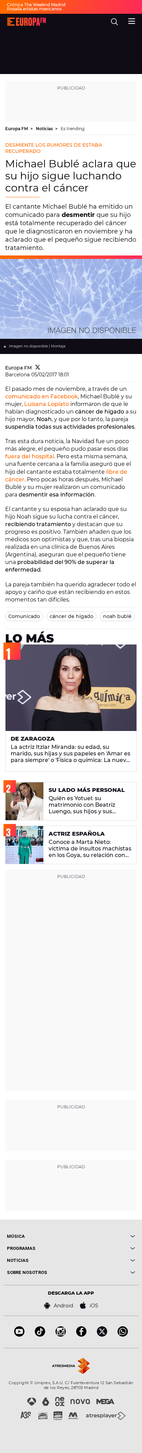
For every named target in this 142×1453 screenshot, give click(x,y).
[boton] (103, 1236)
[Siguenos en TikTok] (40, 1334)
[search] (114, 21)
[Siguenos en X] (102, 1334)
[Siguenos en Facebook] (81, 1334)
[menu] (131, 20)
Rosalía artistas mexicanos (34, 8)
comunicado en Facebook (41, 396)
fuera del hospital (29, 456)
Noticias (45, 128)
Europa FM (17, 128)
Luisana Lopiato (46, 404)
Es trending (72, 128)
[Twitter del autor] (37, 368)
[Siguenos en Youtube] (19, 1334)
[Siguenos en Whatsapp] (123, 1334)
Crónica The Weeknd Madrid (36, 4)
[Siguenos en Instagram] (60, 1334)
